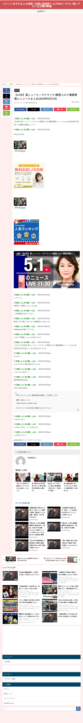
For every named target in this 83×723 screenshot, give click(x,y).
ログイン (7, 689)
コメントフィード (9, 698)
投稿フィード (8, 693)
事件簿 (17, 90)
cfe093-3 (76, 102)
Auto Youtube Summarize (32, 440)
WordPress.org (9, 703)
